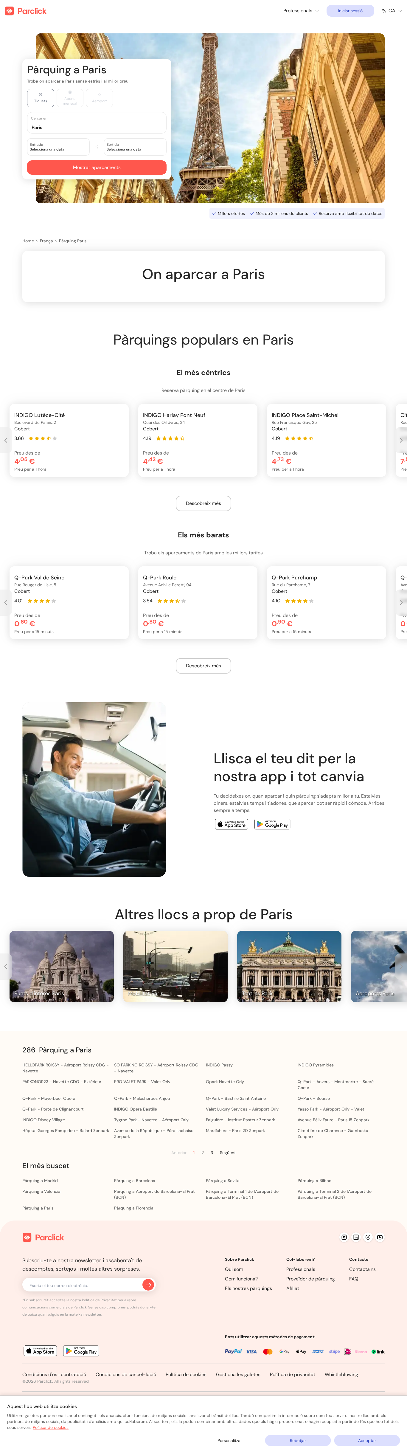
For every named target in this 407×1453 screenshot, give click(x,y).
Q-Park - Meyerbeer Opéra (48, 1098)
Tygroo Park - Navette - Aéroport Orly (151, 1119)
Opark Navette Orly (225, 1081)
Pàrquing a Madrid (40, 1180)
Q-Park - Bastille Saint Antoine (236, 1098)
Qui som (234, 1269)
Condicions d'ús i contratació (54, 1374)
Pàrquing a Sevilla (223, 1180)
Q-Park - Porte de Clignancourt (53, 1109)
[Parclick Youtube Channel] (380, 1237)
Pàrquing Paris (72, 241)
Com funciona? (241, 1279)
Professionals (300, 1269)
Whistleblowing (341, 1374)
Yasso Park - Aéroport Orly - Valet (331, 1109)
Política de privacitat (292, 1374)
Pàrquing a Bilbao (314, 1180)
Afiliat (292, 1288)
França (46, 241)
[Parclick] (26, 10)
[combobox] (102, 127)
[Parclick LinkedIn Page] (356, 1237)
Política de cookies (186, 1374)
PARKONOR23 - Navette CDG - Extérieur (61, 1081)
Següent (228, 1152)
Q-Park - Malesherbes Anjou (142, 1098)
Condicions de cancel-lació (126, 1374)
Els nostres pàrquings (248, 1288)
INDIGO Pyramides (316, 1065)
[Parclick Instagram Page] (344, 1237)
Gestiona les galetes (238, 1374)
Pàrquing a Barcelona (134, 1180)
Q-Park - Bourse (314, 1098)
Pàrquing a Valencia (41, 1191)
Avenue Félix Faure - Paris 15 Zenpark (333, 1119)
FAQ (353, 1279)
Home (28, 241)
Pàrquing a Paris (37, 1208)
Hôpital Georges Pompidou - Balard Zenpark (65, 1130)
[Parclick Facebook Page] (368, 1237)
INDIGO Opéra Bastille (135, 1109)
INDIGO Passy (219, 1065)
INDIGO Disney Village (43, 1119)
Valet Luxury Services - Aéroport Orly (242, 1109)
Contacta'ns (362, 1269)
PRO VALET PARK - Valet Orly (142, 1081)
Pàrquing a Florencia (133, 1208)
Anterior (179, 1152)
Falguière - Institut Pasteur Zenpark (240, 1119)
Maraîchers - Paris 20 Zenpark (235, 1130)
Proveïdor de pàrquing (310, 1279)
